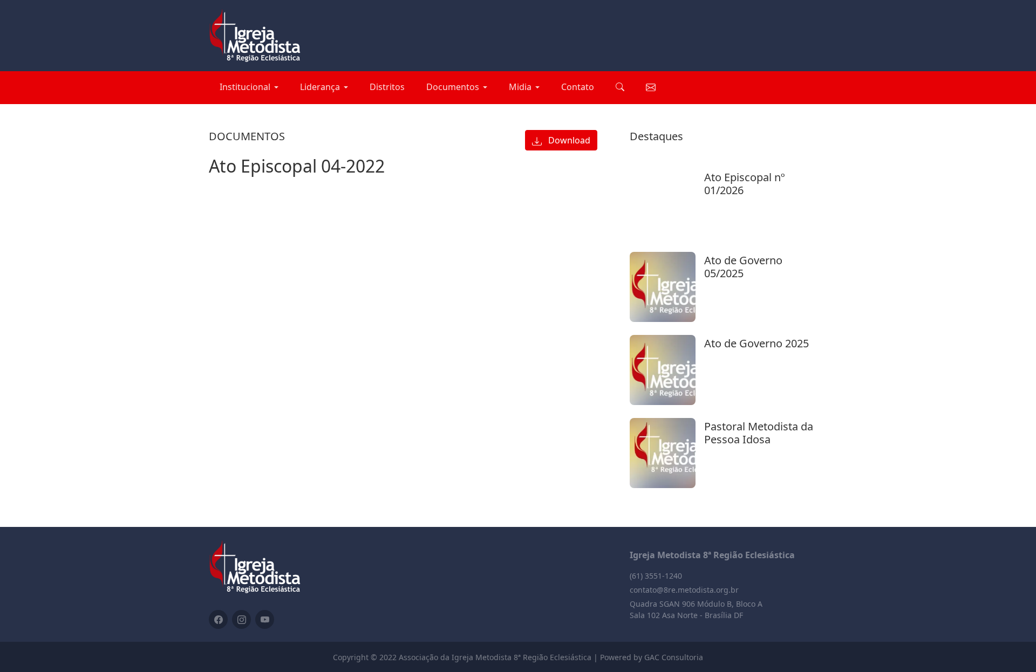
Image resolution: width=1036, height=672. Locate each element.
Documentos (452, 87)
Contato (577, 87)
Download (568, 140)
